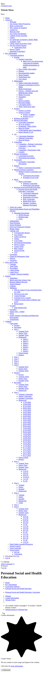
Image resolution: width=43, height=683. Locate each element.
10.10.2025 (27, 444)
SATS (21, 99)
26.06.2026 (27, 416)
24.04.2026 (27, 404)
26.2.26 (25, 522)
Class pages (14, 323)
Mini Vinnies (18, 248)
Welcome (13, 22)
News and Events (11, 262)
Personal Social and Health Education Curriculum (28, 190)
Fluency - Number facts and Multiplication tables (28, 92)
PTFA (12, 314)
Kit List (16, 552)
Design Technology (21, 154)
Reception (17, 327)
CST (15, 252)
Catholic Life (14, 231)
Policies (12, 258)
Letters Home (14, 270)
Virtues (16, 239)
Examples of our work (30, 177)
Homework (22, 337)
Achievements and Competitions (30, 130)
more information (17, 666)
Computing (18, 142)
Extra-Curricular (15, 548)
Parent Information (29, 195)
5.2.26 (25, 540)
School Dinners (15, 284)
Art (15, 134)
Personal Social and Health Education (27, 187)
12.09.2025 (27, 436)
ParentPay (13, 310)
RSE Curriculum (29, 199)
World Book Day (25, 77)
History (16, 166)
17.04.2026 (27, 402)
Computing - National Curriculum (30, 144)
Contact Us (14, 30)
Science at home (24, 112)
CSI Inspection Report (22, 233)
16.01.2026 (27, 420)
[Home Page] (6, 6)
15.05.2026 (27, 410)
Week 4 (25, 343)
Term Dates (14, 266)
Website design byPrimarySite (16, 610)
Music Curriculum (25, 181)
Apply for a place (16, 207)
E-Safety (22, 152)
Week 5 (25, 345)
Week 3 (25, 341)
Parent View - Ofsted (17, 312)
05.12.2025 (27, 455)
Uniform (13, 286)
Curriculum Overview (26, 156)
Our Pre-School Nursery (18, 45)
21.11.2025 (27, 451)
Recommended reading (27, 73)
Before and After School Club (20, 280)
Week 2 (25, 339)
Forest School (23, 353)
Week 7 (25, 349)
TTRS (21, 503)
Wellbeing (13, 288)
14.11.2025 (27, 450)
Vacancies (13, 260)
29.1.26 (25, 538)
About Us (8, 20)
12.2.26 (25, 542)
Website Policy (10, 600)
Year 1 (16, 329)
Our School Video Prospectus (20, 24)
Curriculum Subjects (17, 55)
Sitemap (8, 596)
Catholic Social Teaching (18, 36)
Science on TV (28, 116)
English (16, 57)
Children (8, 321)
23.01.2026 (27, 422)
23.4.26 (25, 519)
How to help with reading (27, 69)
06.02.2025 (27, 426)
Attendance (14, 278)
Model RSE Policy (29, 201)
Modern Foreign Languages (24, 170)
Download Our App (12, 556)
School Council (15, 546)
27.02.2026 (27, 430)
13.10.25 (26, 477)
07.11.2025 (27, 448)
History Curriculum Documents (29, 168)
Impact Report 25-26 (26, 132)
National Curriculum (26, 138)
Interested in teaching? (17, 51)
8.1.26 (25, 532)
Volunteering (14, 319)
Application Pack (20, 47)
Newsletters (14, 268)
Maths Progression (25, 89)
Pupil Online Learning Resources (21, 544)
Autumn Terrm (24, 377)
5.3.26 (25, 524)
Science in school (25, 110)
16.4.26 (25, 517)
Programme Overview (30, 197)
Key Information (11, 53)
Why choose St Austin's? (18, 28)
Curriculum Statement (26, 122)
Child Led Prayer (20, 237)
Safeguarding (14, 221)
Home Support (24, 75)
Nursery (17, 325)
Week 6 (25, 347)
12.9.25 (25, 471)
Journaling (22, 97)
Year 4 (16, 361)
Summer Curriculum (26, 398)
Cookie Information (12, 598)
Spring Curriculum (25, 396)
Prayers (21, 375)
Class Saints (18, 241)
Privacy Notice (15, 49)
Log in (7, 558)
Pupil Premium (15, 223)
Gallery (12, 38)
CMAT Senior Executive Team (20, 43)
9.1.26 (25, 481)
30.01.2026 (27, 424)
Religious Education (21, 118)
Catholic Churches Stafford (19, 274)
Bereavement (18, 304)
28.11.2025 (27, 453)
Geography (18, 160)
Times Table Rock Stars (27, 107)
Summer (21, 489)
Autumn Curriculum (26, 394)
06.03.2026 (27, 432)
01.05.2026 (27, 406)
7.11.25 (25, 479)
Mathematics (18, 81)
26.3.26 (25, 530)
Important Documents (21, 213)
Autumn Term (23, 331)
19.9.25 (25, 473)
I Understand (6, 670)
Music (16, 179)
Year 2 (16, 357)
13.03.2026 (27, 434)
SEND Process (24, 215)
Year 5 (16, 363)
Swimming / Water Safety (27, 126)
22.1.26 (25, 536)
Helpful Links (23, 217)
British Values (14, 229)
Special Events (19, 250)
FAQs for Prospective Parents (20, 227)
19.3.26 (25, 528)
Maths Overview (24, 95)
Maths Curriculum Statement (28, 83)
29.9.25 (25, 475)
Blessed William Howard (18, 282)
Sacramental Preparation (22, 243)
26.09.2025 (27, 440)
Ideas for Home (24, 128)
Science (17, 109)
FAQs (21, 219)
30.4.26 (25, 520)
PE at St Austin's (24, 124)
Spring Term (23, 333)
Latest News (14, 272)
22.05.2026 (27, 412)
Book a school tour (16, 26)
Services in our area (21, 294)
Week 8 (25, 351)
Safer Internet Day (20, 308)
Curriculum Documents (31, 176)
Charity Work (19, 246)
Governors (13, 254)
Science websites (29, 114)
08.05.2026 (27, 408)
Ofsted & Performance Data (19, 256)
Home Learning (24, 101)
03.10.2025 (27, 442)
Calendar (13, 264)
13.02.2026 (27, 428)
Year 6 (16, 365)
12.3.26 (25, 526)
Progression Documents (27, 158)
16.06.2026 (27, 414)
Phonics (21, 71)
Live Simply (18, 235)
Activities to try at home (22, 298)
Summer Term (23, 335)
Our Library (23, 79)
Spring (21, 487)
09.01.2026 (27, 418)
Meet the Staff (15, 32)
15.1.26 (25, 534)
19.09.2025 (27, 438)
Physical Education (20, 120)
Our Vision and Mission (18, 34)
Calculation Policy (25, 105)
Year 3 (16, 359)
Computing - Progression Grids (29, 150)
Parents (7, 276)
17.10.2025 (27, 446)
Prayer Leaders (19, 245)
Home (7, 18)
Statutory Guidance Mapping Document (30, 204)
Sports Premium (15, 225)
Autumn (21, 485)
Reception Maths (24, 103)
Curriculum (18, 554)
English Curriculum (25, 59)
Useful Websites (19, 296)
